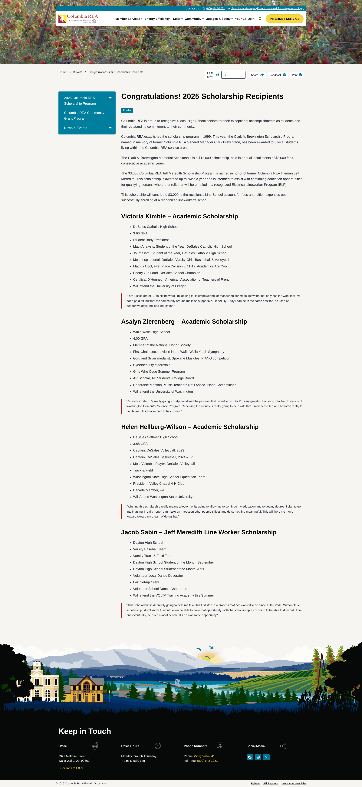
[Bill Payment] (270, 783)
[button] (110, 103)
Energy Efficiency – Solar (162, 18)
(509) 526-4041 (204, 756)
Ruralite (77, 72)
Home (62, 72)
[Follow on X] (266, 757)
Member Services (127, 18)
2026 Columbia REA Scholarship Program (80, 100)
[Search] (260, 18)
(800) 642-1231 (215, 8)
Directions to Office (71, 768)
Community (193, 18)
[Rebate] (255, 783)
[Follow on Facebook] (250, 757)
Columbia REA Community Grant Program (84, 115)
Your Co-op (243, 18)
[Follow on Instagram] (258, 757)
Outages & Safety (218, 18)
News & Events (75, 128)
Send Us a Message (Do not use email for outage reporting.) (267, 8)
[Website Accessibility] (294, 783)
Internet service (285, 18)
